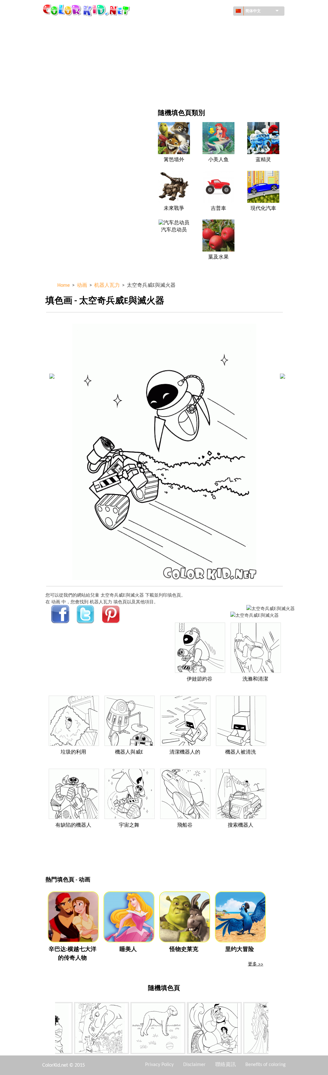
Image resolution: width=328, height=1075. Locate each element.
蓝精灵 (263, 159)
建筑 (64, 38)
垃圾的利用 (73, 752)
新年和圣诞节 (198, 78)
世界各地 (194, 25)
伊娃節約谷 (199, 679)
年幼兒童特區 (73, 78)
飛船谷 (185, 825)
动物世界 (194, 38)
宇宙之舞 (129, 825)
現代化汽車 (263, 208)
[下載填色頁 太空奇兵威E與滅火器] (254, 615)
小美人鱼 (218, 159)
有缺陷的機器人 (73, 825)
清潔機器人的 (184, 752)
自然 (189, 91)
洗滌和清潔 (255, 679)
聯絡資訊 (225, 1064)
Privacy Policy (159, 1064)
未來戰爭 (174, 208)
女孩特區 (194, 51)
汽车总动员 (174, 230)
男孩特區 (194, 64)
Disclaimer (194, 1064)
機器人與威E (129, 752)
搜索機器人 (240, 825)
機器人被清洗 (240, 752)
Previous (50, 1029)
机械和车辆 (71, 25)
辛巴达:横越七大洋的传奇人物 (72, 954)
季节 (64, 64)
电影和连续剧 (73, 91)
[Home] (87, 10)
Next (273, 1029)
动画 (64, 51)
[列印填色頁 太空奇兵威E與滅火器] (270, 608)
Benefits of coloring (265, 1064)
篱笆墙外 (174, 159)
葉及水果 (218, 257)
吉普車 (218, 208)
